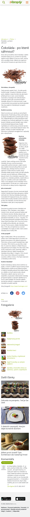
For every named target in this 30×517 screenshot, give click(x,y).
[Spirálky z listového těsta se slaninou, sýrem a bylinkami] (3, 369)
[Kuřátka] (3, 334)
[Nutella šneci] (3, 351)
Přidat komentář (7, 462)
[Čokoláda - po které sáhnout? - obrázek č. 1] (15, 313)
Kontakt (23, 507)
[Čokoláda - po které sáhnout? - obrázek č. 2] (15, 326)
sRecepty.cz (4, 39)
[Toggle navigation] (27, 2)
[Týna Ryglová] (3, 467)
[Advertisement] (15, 20)
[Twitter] (23, 293)
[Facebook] (12, 293)
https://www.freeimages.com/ (19, 286)
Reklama (4, 507)
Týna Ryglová (10, 486)
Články (12, 39)
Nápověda (16, 511)
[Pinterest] (17, 293)
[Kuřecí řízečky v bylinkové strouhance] (3, 357)
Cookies (8, 511)
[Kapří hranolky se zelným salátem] (3, 363)
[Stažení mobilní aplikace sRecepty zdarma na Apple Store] (20, 498)
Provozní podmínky (14, 507)
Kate (2, 299)
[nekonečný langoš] (3, 346)
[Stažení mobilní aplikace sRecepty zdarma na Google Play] (6, 498)
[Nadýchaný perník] (3, 340)
